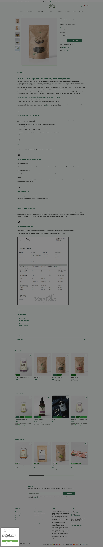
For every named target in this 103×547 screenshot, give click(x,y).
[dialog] (10, 537)
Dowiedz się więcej (10, 538)
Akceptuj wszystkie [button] (10, 541)
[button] (10, 544)
